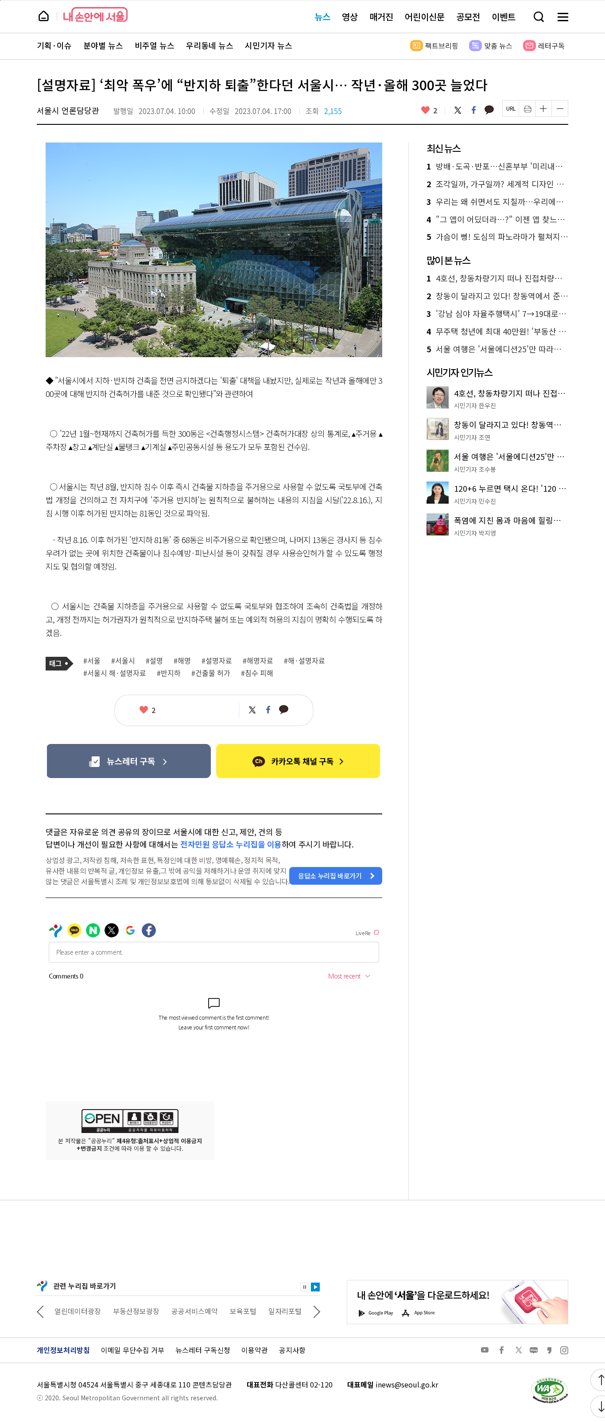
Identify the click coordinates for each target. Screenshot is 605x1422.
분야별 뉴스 (103, 45)
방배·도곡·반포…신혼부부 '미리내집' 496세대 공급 (497, 166)
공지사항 (292, 1350)
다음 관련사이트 (316, 1311)
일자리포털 (285, 1311)
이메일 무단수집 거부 (132, 1350)
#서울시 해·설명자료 (114, 673)
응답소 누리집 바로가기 (330, 875)
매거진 (381, 16)
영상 (350, 16)
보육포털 (243, 1311)
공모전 (468, 16)
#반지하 (169, 673)
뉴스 (322, 16)
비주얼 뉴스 (155, 45)
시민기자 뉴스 (268, 45)
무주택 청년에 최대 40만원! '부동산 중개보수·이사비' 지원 (497, 331)
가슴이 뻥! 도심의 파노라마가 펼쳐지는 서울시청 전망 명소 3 (497, 236)
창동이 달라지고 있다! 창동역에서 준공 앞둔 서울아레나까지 (497, 296)
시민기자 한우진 (475, 405)
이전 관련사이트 (40, 1311)
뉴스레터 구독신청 (202, 1350)
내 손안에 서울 (95, 14)
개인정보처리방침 (63, 1350)
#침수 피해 (257, 673)
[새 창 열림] (549, 1379)
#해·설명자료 (304, 661)
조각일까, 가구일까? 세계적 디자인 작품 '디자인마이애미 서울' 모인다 (497, 184)
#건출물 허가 (210, 673)
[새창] (129, 761)
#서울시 (123, 661)
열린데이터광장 (77, 1311)
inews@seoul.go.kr (407, 1384)
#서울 (92, 661)
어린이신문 (425, 16)
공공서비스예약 (194, 1311)
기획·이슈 (54, 45)
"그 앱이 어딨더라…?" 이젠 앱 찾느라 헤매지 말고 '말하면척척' (497, 219)
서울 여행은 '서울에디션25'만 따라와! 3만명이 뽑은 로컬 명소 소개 (497, 349)
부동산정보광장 (136, 1311)
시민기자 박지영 (475, 532)
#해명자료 (258, 661)
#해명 (182, 661)
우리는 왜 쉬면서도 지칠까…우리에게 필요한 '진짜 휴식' (497, 201)
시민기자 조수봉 (475, 469)
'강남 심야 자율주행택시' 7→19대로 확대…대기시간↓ (497, 313)
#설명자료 (217, 661)
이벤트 (504, 16)
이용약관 (254, 1350)
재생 (315, 1287)
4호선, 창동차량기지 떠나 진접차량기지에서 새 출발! (497, 278)
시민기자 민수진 (475, 501)
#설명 (154, 661)
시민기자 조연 (472, 437)
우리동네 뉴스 (209, 45)
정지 (304, 1287)
